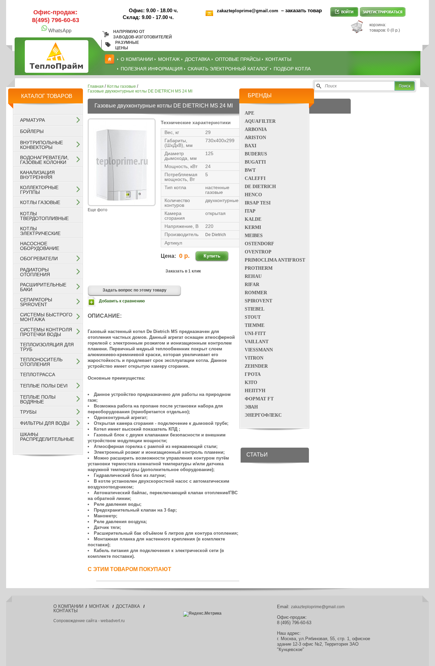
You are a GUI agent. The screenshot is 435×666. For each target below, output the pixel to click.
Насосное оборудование (39, 246)
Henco (253, 194)
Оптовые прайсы (237, 59)
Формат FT (259, 398)
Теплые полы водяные (37, 399)
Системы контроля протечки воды (46, 332)
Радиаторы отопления (35, 272)
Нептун (255, 390)
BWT (250, 170)
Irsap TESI (258, 202)
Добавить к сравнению (122, 301)
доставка (197, 59)
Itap (250, 211)
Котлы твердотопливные (44, 216)
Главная (96, 86)
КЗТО (251, 382)
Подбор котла (292, 68)
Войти (344, 12)
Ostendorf (259, 243)
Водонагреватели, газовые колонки (44, 160)
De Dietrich (260, 186)
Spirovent (258, 300)
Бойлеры (32, 131)
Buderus (256, 153)
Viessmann (259, 349)
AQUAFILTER (260, 121)
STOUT (253, 317)
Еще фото (97, 209)
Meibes (254, 235)
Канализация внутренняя (37, 175)
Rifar (252, 284)
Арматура (32, 120)
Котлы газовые (40, 202)
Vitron (254, 358)
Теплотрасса (37, 374)
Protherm (259, 268)
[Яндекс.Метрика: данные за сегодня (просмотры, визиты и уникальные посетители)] (202, 614)
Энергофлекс (263, 415)
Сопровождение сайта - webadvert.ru (89, 620)
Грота (253, 374)
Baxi (250, 145)
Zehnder (256, 366)
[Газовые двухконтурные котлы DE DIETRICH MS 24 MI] (121, 203)
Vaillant (256, 341)
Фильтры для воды (44, 423)
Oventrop (258, 251)
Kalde (253, 219)
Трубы (28, 412)
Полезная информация (151, 68)
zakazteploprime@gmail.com (248, 10)
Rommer (256, 292)
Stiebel (254, 309)
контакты (278, 59)
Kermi (253, 227)
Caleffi (255, 178)
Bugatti (255, 162)
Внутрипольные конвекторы (41, 145)
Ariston (255, 137)
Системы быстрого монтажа (46, 317)
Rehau (253, 276)
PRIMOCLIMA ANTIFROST (275, 260)
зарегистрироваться (382, 12)
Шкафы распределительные (47, 437)
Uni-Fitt (255, 333)
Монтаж (169, 59)
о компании (137, 59)
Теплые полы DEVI (44, 385)
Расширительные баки (43, 287)
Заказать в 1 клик (183, 271)
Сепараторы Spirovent (36, 302)
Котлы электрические (40, 231)
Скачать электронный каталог (228, 68)
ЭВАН (251, 407)
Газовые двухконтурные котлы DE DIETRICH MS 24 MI (140, 91)
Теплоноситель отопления (41, 362)
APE (249, 113)
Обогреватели (39, 258)
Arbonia (256, 129)
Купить (212, 256)
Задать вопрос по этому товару (135, 290)
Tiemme (254, 325)
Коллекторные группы (39, 190)
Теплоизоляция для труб (47, 347)
